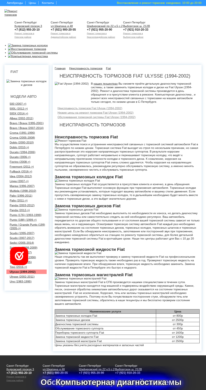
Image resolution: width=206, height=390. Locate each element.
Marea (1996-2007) (22, 186)
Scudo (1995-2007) (22, 233)
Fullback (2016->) (21, 171)
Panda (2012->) (20, 210)
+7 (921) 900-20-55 (63, 29)
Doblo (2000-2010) (22, 142)
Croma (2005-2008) (22, 137)
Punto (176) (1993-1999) (25, 215)
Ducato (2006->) (20, 157)
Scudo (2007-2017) (22, 238)
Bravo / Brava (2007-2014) (27, 128)
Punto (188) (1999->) (23, 219)
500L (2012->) (19, 108)
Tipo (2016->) (18, 267)
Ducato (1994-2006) (22, 152)
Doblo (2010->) (19, 147)
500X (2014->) (19, 113)
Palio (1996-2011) (21, 195)
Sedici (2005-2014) (22, 242)
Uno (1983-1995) (21, 281)
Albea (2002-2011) (21, 118)
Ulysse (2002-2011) (22, 276)
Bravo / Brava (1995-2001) (27, 123)
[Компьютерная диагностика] (28, 56)
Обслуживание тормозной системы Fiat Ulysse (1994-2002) (97, 117)
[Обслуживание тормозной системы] (33, 52)
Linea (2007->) (19, 181)
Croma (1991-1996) (22, 132)
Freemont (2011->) (22, 166)
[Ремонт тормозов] (16, 13)
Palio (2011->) (19, 200)
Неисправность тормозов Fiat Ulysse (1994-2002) (90, 108)
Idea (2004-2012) (21, 176)
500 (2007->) (18, 103)
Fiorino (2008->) (20, 161)
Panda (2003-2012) (22, 205)
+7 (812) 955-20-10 (27, 29)
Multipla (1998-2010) (23, 190)
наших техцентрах (106, 83)
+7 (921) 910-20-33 (135, 29)
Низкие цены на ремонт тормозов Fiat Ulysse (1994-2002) (96, 112)
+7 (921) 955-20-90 (99, 29)
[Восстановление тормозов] (27, 49)
